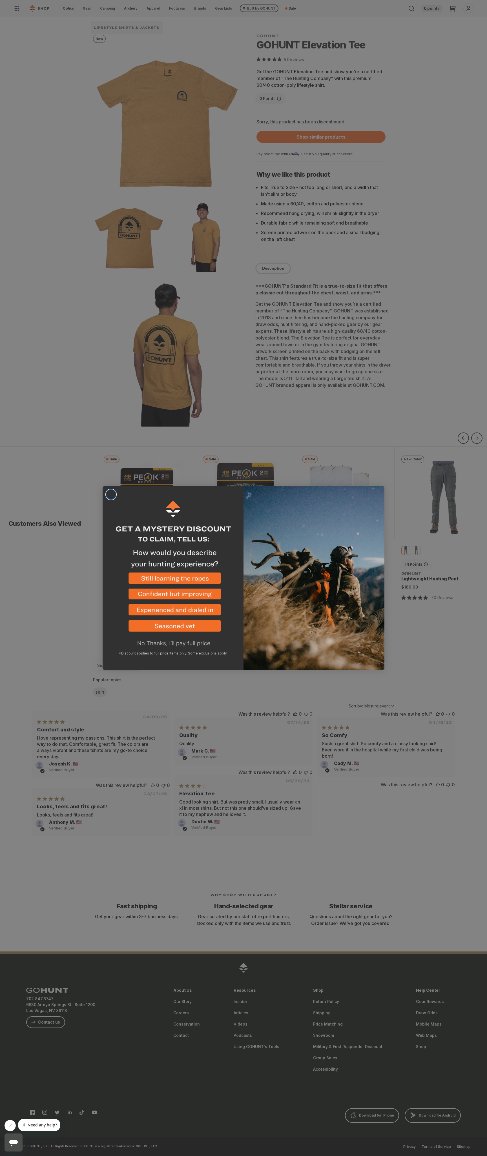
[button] (173, 581)
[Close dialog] (111, 494)
